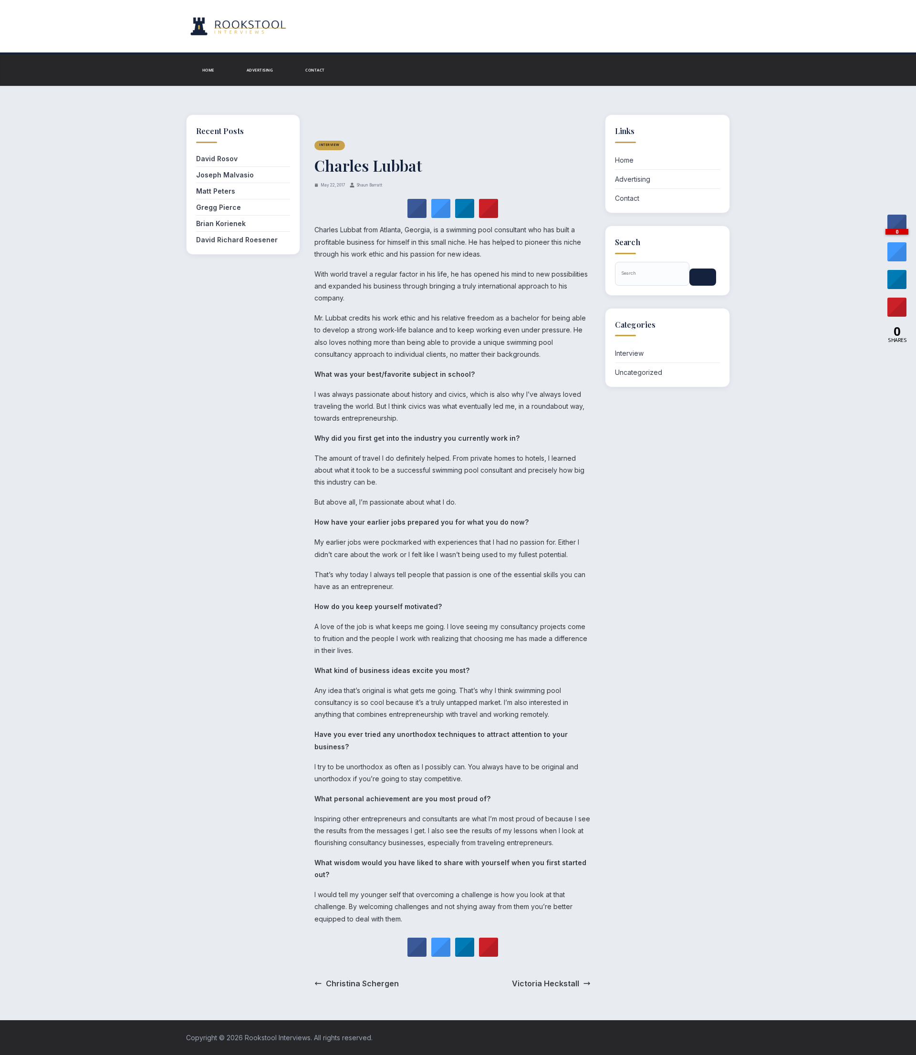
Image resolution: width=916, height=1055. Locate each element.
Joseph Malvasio (225, 175)
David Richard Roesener (237, 240)
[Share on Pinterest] (488, 215)
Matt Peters (215, 191)
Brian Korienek (221, 223)
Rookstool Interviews (278, 1038)
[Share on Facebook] (417, 215)
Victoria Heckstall (545, 983)
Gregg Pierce (218, 207)
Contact (314, 69)
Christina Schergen (362, 983)
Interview (329, 145)
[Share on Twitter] (440, 215)
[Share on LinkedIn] (896, 286)
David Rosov (217, 159)
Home (208, 69)
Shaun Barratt (369, 185)
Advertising (260, 69)
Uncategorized (638, 372)
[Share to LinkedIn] (464, 215)
